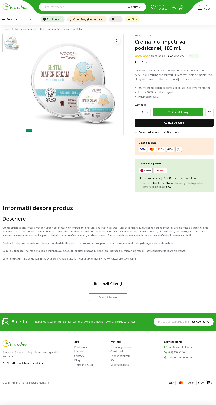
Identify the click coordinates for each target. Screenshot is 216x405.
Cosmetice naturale (25, 29)
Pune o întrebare (149, 132)
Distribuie (173, 132)
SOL (112, 360)
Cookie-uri (116, 351)
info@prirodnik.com (180, 347)
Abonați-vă (202, 321)
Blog (134, 19)
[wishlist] (209, 112)
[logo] (15, 6)
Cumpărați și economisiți (88, 19)
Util (117, 19)
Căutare (136, 7)
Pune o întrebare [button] (108, 297)
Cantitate (140, 104)
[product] (117, 40)
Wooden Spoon (143, 35)
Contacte (79, 356)
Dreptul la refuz (120, 364)
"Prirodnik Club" (84, 364)
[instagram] (8, 363)
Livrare (78, 351)
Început (6, 29)
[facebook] (3, 363)
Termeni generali (120, 347)
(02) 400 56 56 (176, 352)
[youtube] (13, 363)
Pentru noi (80, 347)
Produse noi (54, 19)
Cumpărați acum (174, 122)
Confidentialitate (120, 356)
